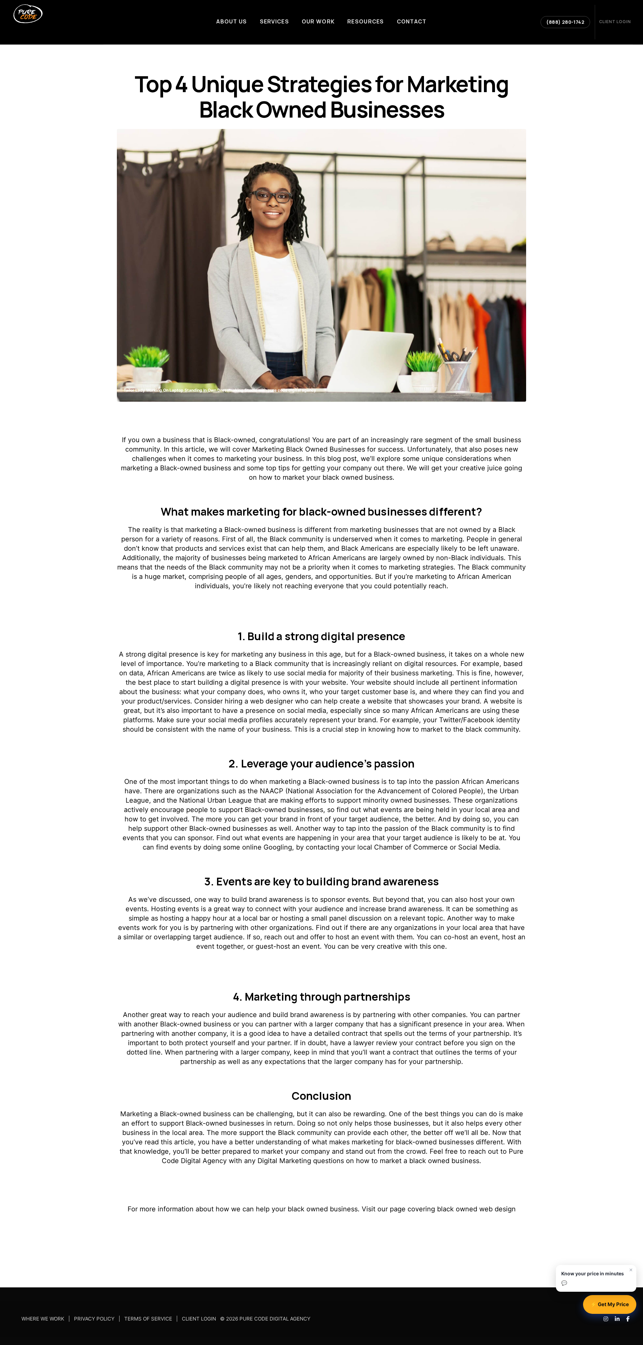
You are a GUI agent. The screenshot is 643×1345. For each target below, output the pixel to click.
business (288, 459)
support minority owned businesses (393, 800)
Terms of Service (148, 1319)
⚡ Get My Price (609, 1304)
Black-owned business (195, 468)
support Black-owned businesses (211, 1123)
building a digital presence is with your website (272, 682)
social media (306, 711)
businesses (228, 558)
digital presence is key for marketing (205, 654)
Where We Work (42, 1319)
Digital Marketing (284, 1161)
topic (435, 918)
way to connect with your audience (288, 909)
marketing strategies (421, 567)
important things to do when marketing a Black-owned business (278, 782)
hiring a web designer (259, 701)
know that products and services (193, 548)
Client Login (199, 1319)
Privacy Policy (94, 1319)
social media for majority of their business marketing (369, 673)
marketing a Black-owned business (240, 530)
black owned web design (476, 1209)
